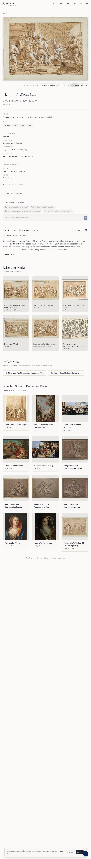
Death (30, 125)
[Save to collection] (37, 85)
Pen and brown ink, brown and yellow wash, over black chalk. (28, 117)
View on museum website (14, 184)
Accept (79, 852)
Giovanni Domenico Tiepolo (20, 100)
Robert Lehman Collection (12, 143)
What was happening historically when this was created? (22, 211)
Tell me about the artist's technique (42, 207)
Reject (71, 852)
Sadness (7, 125)
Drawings (6, 136)
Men (15, 125)
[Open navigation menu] (87, 3)
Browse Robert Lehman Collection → (66, 373)
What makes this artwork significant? (16, 207)
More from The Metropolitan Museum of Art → (24, 373)
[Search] (54, 4)
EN (75, 3)
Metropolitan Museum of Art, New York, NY (18, 156)
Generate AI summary (14, 193)
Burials (22, 125)
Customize (45, 851)
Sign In (66, 3)
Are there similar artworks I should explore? (58, 211)
